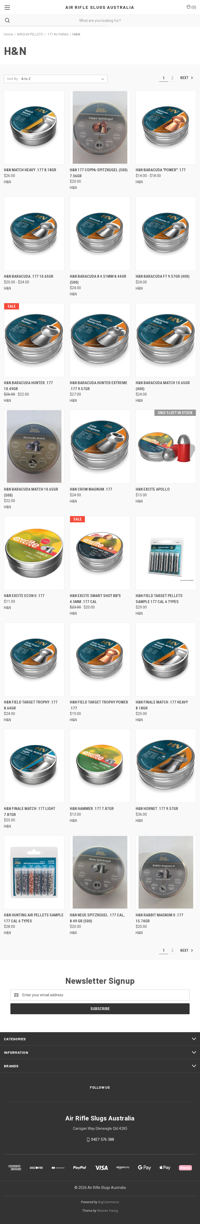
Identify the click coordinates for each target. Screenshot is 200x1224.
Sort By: (12, 79)
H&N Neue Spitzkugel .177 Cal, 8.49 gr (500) (97, 918)
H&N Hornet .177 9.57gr (157, 808)
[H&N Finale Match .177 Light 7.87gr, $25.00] (34, 766)
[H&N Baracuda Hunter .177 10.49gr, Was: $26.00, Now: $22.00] (34, 340)
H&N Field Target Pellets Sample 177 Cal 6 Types (159, 598)
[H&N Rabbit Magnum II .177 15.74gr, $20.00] (166, 872)
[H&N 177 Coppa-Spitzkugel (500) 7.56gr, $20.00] (100, 127)
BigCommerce (108, 1202)
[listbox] (64, 79)
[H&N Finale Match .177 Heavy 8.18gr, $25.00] (166, 659)
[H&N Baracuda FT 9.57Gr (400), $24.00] (166, 234)
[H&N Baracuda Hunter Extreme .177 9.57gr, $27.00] (100, 340)
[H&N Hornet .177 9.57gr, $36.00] (166, 766)
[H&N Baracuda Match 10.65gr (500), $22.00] (34, 446)
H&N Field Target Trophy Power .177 (99, 705)
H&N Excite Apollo (153, 489)
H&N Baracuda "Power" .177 (161, 170)
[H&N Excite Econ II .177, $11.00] (34, 553)
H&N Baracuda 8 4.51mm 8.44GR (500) (98, 279)
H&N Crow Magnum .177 (91, 489)
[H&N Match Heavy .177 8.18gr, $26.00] (34, 127)
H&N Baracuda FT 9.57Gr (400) (163, 276)
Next (184, 78)
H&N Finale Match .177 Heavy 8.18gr (162, 705)
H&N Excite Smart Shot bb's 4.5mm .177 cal (95, 598)
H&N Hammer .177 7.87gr (92, 808)
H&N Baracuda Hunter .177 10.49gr (28, 385)
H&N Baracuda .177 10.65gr (28, 276)
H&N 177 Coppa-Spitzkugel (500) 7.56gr (99, 173)
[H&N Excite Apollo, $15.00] (166, 446)
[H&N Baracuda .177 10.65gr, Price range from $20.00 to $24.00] (34, 234)
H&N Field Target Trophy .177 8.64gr (31, 705)
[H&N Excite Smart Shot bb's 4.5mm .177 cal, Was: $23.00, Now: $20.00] (100, 553)
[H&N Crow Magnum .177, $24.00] (100, 446)
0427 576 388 (102, 1139)
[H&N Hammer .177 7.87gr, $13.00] (100, 766)
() (193, 7)
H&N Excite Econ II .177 (24, 595)
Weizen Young (107, 1211)
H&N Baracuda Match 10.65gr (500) (31, 492)
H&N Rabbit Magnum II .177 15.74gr (159, 918)
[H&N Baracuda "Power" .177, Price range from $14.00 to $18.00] (166, 127)
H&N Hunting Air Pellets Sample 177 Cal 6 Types (34, 918)
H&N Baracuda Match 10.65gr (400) (163, 385)
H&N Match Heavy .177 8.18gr (30, 170)
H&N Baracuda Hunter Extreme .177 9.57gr (98, 385)
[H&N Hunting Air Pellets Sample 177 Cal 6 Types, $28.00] (34, 872)
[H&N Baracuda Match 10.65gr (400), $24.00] (166, 340)
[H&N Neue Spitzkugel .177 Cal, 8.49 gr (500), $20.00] (100, 872)
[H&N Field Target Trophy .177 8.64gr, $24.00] (34, 659)
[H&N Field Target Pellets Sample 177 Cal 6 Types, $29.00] (166, 553)
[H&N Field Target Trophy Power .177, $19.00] (100, 659)
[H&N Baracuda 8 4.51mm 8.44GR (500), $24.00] (100, 234)
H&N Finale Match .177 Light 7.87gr (29, 811)
